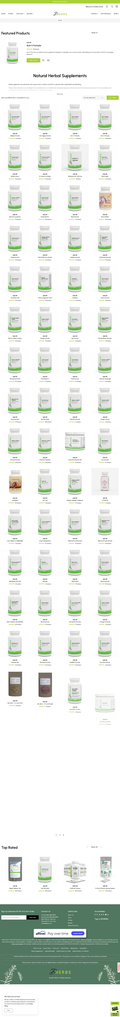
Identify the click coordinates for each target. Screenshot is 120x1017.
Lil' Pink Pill (105, 500)
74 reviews (78, 219)
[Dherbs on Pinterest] (103, 914)
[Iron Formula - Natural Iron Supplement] (105, 441)
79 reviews (78, 584)
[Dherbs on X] (97, 914)
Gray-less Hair (15, 419)
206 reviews (18, 891)
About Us (71, 915)
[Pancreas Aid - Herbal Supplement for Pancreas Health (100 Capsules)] (15, 643)
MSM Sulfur (75, 581)
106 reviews (18, 624)
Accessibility (83, 948)
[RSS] (108, 914)
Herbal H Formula (75, 419)
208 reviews (48, 422)
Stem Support (105, 743)
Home (3, 13)
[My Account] (107, 6)
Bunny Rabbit (105, 217)
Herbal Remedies (50, 951)
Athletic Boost (15, 176)
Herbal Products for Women (80, 951)
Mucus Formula (105, 581)
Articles (19, 13)
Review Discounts (73, 925)
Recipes (29, 13)
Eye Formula (75, 338)
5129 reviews (78, 891)
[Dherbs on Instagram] (99, 914)
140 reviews (18, 503)
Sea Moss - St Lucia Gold (14, 703)
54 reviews (18, 584)
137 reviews (18, 381)
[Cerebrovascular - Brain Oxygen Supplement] (75, 238)
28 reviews (78, 746)
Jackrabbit (15, 500)
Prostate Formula (105, 662)
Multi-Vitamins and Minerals (15, 622)
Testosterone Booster (75, 784)
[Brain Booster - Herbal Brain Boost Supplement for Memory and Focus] (75, 198)
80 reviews (108, 584)
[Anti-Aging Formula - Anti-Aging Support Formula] (45, 117)
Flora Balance (45, 379)
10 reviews (78, 138)
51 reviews (108, 422)
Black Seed (105, 176)
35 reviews (18, 462)
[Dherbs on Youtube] (105, 914)
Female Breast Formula (105, 338)
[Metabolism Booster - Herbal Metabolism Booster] (15, 562)
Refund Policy (65, 948)
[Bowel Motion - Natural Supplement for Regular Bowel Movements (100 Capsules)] (45, 198)
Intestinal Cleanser (45, 460)
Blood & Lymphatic (15, 217)
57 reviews (108, 705)
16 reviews (48, 584)
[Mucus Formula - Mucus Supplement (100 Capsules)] (105, 562)
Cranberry (75, 298)
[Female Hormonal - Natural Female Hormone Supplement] (15, 360)
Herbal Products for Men (63, 951)
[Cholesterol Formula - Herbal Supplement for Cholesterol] (105, 238)
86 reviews (108, 219)
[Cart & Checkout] (117, 6)
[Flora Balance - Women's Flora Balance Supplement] (45, 360)
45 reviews (78, 543)
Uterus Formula (15, 824)
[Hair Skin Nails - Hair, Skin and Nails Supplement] (45, 400)
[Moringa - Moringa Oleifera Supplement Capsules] (45, 562)
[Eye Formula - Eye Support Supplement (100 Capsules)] (75, 319)
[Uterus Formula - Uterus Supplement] (15, 805)
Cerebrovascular (75, 257)
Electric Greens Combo (15, 338)
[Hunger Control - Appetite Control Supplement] (105, 400)
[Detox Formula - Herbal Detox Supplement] (105, 279)
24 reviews (18, 665)
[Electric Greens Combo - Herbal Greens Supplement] (15, 319)
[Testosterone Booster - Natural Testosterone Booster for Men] (75, 765)
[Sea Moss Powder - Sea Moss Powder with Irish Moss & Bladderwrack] (105, 684)
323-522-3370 (53, 917)
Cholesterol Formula (105, 257)
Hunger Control (105, 419)
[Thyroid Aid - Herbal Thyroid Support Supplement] (105, 765)
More (116, 13)
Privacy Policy (47, 948)
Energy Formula (44, 338)
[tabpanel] (60, 52)
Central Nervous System (45, 257)
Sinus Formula (45, 743)
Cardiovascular (15, 257)
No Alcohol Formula (75, 622)
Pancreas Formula (45, 662)
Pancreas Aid (15, 662)
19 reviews (48, 138)
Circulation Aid (15, 298)
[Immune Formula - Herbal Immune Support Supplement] (15, 441)
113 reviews (18, 219)
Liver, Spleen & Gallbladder (15, 541)
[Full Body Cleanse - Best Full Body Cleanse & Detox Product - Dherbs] (75, 869)
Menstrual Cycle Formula (105, 541)
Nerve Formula (45, 622)
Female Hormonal (15, 379)
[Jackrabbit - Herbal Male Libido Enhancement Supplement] (15, 481)
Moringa (45, 581)
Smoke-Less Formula (75, 743)
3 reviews (78, 179)
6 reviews (18, 705)
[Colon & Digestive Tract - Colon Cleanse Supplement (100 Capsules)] (45, 279)
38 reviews (108, 300)
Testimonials (106, 13)
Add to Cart (33, 60)
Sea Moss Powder (105, 703)
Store (10, 13)
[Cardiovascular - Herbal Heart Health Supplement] (15, 238)
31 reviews (48, 381)
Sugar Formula (15, 784)
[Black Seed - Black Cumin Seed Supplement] (105, 157)
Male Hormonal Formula (75, 541)
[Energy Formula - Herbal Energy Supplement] (45, 319)
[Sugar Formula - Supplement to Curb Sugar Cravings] (15, 765)
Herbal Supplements (37, 951)
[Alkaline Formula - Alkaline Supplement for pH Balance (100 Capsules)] (15, 117)
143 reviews (36, 49)
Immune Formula (15, 460)
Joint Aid (45, 500)
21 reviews (18, 746)
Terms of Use (37, 948)
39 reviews (108, 260)
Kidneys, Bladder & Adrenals (75, 500)
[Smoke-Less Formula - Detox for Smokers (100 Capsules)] (75, 724)
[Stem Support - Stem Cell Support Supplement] (105, 724)
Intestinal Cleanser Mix (75, 460)
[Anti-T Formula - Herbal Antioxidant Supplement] (75, 117)
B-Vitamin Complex (45, 176)
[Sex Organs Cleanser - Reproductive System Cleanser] (15, 724)
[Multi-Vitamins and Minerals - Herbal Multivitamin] (15, 603)
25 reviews (18, 422)
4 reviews (48, 827)
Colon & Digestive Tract (45, 298)
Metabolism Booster (15, 581)
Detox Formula (105, 298)
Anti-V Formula (34, 45)
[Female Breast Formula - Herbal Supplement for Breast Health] (105, 319)
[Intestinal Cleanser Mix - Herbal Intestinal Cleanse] (75, 441)
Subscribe (32, 917)
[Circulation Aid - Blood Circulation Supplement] (15, 279)
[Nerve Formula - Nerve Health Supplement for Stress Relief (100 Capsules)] (45, 603)
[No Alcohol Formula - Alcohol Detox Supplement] (75, 603)
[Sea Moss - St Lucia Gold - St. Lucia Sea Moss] (15, 684)
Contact (94, 13)
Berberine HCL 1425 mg (75, 176)
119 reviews (18, 827)
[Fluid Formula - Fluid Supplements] (75, 360)
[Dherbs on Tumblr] (101, 914)
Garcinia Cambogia (105, 379)
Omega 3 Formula (105, 622)
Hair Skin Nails (45, 419)
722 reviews (108, 891)
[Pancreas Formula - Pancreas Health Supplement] (45, 643)
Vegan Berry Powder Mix (45, 824)
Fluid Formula (75, 379)
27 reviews (48, 786)
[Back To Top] (115, 5)
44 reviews (108, 179)
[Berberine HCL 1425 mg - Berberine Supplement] (75, 157)
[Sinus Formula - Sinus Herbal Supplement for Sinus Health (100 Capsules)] (45, 724)
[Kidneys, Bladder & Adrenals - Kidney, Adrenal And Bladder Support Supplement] (75, 481)
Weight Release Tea (15, 888)
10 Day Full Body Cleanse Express (105, 888)
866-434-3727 (51, 915)
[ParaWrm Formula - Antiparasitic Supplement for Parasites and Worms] (75, 643)
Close (8, 1010)
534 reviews (48, 219)
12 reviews (78, 300)
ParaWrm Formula (75, 662)
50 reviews (18, 260)
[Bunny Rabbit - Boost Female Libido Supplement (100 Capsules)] (105, 198)
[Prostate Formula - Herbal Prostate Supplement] (105, 643)
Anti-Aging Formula (45, 136)
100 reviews (108, 543)
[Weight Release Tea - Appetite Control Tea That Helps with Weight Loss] (15, 869)
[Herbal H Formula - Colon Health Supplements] (75, 400)
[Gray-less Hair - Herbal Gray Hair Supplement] (15, 400)
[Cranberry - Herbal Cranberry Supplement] (75, 279)
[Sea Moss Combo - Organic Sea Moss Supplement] (75, 684)
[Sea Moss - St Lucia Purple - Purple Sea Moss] (45, 684)
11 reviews (78, 422)
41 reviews (18, 138)
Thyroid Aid (105, 784)
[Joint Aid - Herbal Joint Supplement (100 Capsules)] (45, 481)
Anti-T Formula (75, 136)
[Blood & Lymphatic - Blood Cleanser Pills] (15, 198)
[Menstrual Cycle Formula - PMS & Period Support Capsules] (105, 522)
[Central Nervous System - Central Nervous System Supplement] (45, 238)
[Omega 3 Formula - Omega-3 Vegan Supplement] (105, 603)
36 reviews (18, 179)
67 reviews (108, 462)
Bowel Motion (45, 217)
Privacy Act (56, 948)
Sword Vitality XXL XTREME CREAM (45, 784)
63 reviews (78, 341)
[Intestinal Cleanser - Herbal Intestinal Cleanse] (45, 441)
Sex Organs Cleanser (15, 743)
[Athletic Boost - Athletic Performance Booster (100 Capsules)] (15, 157)
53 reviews (108, 341)
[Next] (63, 835)
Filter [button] (114, 97)
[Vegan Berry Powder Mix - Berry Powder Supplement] (45, 805)
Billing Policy (74, 948)
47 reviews (78, 503)
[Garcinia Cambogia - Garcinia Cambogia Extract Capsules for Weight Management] (105, 360)
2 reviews (108, 503)
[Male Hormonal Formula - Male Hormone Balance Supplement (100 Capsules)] (75, 522)
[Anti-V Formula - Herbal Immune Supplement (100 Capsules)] (12, 52)
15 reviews (78, 260)
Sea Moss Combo (75, 703)
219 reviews (48, 300)
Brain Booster (75, 217)
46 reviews (18, 300)
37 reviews (78, 381)
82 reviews (108, 786)
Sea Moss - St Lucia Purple (45, 703)
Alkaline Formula (15, 136)
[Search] (112, 6)
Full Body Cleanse (75, 888)
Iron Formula (105, 460)
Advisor (115, 1003)
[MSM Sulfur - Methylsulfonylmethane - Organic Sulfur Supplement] (75, 562)
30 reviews (108, 381)
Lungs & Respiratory (45, 541)
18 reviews (78, 462)
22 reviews (48, 260)
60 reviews (18, 341)
